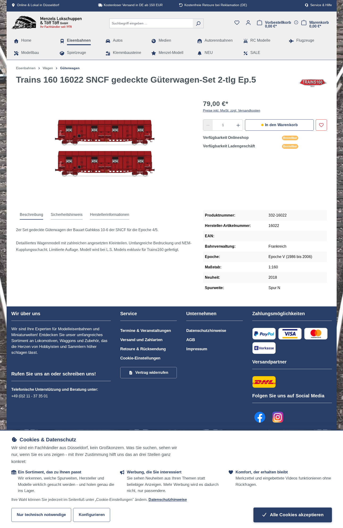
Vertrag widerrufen (151, 373)
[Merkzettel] (237, 22)
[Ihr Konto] (248, 22)
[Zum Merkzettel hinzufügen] (321, 125)
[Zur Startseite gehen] (46, 22)
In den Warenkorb (281, 125)
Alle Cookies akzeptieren (296, 514)
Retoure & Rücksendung (143, 349)
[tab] (31, 215)
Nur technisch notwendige (41, 514)
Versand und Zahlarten (141, 340)
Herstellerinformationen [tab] (109, 215)
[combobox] (151, 23)
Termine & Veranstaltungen (145, 330)
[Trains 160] (312, 83)
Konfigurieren (92, 514)
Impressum (196, 349)
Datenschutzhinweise (206, 330)
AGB (190, 340)
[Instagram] (278, 417)
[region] (104, 151)
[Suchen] (198, 23)
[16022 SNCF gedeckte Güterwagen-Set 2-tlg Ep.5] (105, 151)
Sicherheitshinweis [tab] (67, 215)
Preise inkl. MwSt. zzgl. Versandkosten (231, 110)
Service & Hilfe (321, 5)
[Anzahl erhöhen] (238, 125)
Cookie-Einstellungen (140, 358)
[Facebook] (260, 417)
